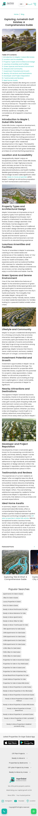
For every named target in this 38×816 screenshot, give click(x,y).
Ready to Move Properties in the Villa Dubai (17, 691)
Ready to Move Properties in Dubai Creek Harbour (19, 700)
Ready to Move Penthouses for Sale (15, 609)
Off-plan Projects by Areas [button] (18, 767)
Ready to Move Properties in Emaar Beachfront (19, 709)
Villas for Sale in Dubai (10, 598)
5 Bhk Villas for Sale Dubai (11, 652)
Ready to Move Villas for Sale (13, 621)
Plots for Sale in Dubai (10, 605)
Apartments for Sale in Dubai (13, 594)
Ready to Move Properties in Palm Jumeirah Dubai (19, 719)
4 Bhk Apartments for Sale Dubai (14, 640)
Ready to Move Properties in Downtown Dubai (18, 695)
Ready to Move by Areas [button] (18, 772)
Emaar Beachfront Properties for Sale (15, 675)
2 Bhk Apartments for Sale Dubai (14, 633)
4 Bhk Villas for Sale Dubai (11, 648)
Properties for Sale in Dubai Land (14, 668)
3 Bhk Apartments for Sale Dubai (14, 637)
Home (16, 14)
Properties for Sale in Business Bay (14, 671)
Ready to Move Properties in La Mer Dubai (17, 687)
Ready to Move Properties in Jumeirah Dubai (18, 714)
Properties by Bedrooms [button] (18, 763)
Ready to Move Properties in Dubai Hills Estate (18, 705)
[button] (34, 4)
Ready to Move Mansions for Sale (14, 613)
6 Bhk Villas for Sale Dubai (11, 656)
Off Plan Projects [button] (18, 753)
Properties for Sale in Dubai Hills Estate (16, 683)
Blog (22, 14)
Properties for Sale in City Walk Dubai (15, 664)
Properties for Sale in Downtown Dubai (16, 660)
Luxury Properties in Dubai (12, 602)
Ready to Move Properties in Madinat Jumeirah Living (19, 725)
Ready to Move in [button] (18, 758)
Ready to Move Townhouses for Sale (15, 625)
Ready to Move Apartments (12, 617)
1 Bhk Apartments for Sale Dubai (14, 629)
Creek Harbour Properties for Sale (14, 679)
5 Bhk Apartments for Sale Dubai (14, 644)
